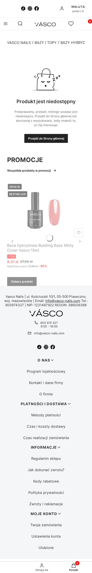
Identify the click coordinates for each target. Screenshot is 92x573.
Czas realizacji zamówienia (46, 437)
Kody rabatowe (46, 481)
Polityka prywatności (46, 492)
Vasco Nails (19, 42)
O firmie (46, 394)
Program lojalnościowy (46, 371)
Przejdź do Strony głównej (46, 138)
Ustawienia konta (46, 536)
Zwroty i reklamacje (46, 504)
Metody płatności (46, 415)
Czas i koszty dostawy (46, 426)
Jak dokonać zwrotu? (46, 470)
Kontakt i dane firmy (46, 382)
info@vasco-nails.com (62, 301)
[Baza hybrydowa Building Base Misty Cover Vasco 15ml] (46, 211)
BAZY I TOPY (46, 42)
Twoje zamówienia (46, 525)
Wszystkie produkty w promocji (29, 170)
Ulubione (46, 547)
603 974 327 (49, 322)
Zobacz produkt (22, 281)
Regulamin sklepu (46, 458)
